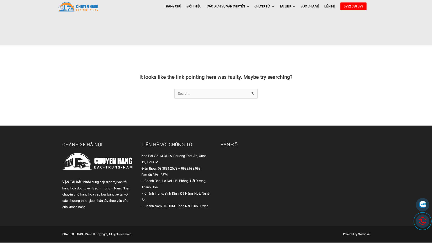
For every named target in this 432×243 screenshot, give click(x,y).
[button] (353, 6)
